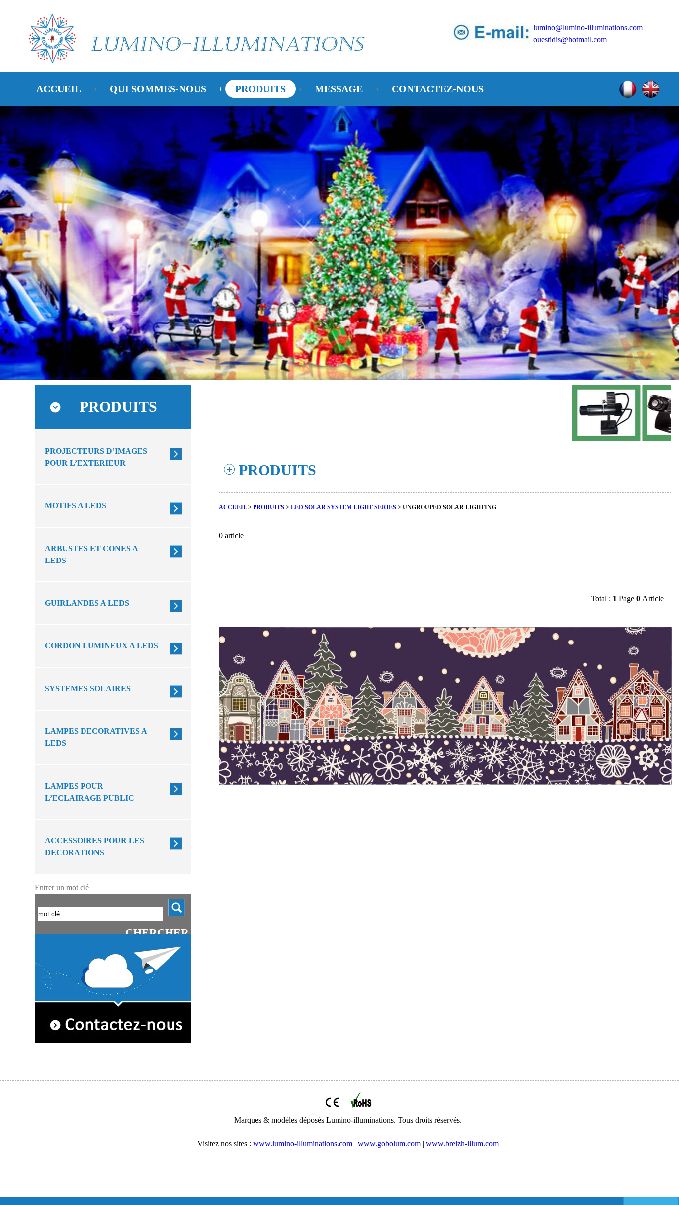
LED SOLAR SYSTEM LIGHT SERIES (343, 507)
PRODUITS (260, 88)
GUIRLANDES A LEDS (87, 603)
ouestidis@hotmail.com (570, 39)
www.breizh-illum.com (462, 1143)
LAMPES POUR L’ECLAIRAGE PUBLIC (89, 792)
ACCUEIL (58, 88)
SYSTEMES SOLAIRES (88, 688)
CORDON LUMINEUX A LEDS (101, 646)
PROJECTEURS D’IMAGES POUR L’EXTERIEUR (96, 457)
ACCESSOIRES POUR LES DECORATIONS (94, 846)
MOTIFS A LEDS (75, 505)
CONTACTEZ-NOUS (438, 88)
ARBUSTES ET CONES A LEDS (91, 554)
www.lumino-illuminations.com (302, 1143)
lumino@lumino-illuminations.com (588, 27)
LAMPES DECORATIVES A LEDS (96, 737)
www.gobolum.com (389, 1143)
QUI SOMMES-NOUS (158, 88)
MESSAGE (339, 88)
